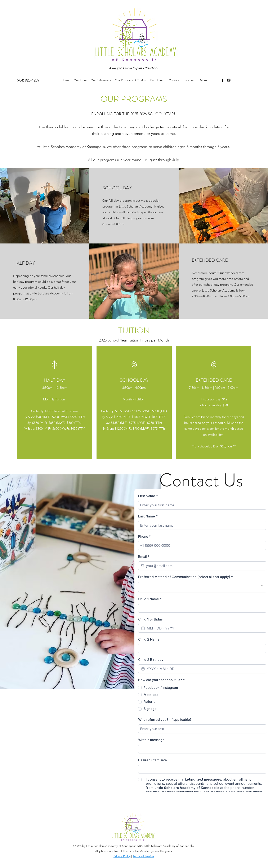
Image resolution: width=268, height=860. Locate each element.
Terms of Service (143, 856)
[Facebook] (222, 80)
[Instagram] (229, 80)
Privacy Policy (121, 856)
